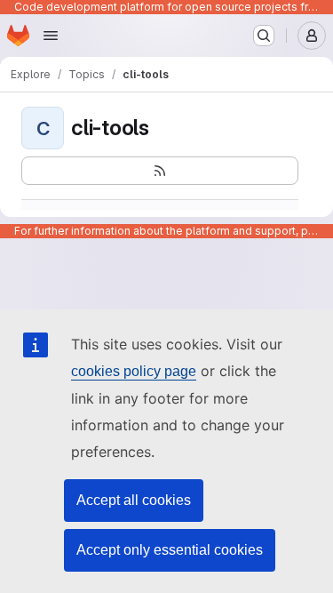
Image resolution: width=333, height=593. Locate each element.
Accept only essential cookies (169, 549)
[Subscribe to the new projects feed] (159, 170)
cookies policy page (133, 371)
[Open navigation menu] (50, 35)
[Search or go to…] (263, 35)
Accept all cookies (133, 500)
